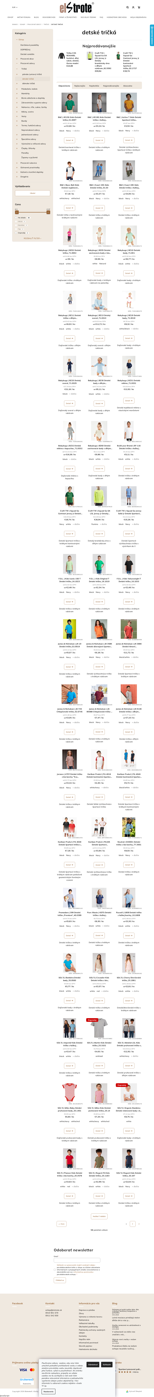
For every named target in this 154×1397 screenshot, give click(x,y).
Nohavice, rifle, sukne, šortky (34, 107)
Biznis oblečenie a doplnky (33, 98)
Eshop (21, 39)
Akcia (21, 221)
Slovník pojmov (85, 1346)
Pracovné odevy (28, 63)
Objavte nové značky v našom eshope (124, 1340)
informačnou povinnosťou (83, 1272)
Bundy (24, 121)
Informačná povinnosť (88, 1342)
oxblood (99, 1056)
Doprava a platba (87, 1310)
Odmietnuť (93, 1364)
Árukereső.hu (27, 1383)
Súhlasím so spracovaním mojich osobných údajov (76, 1265)
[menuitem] (10, 17)
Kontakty (83, 1336)
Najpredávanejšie (111, 86)
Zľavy (81, 1313)
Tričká (24, 69)
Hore (63, 1224)
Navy (68, 131)
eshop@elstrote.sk (53, 1310)
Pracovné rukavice (29, 163)
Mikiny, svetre (27, 112)
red (98, 991)
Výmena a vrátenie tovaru (90, 1317)
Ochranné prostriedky (30, 167)
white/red (75, 198)
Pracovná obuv (27, 59)
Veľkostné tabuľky (87, 1323)
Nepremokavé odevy (30, 130)
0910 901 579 (51, 1313)
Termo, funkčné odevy (31, 125)
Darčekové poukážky (30, 45)
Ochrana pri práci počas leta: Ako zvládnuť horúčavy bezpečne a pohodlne (125, 1311)
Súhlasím (107, 1364)
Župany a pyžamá (29, 157)
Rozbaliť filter (32, 238)
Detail (68, 140)
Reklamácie (84, 1320)
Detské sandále (27, 54)
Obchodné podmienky (88, 1326)
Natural (102, 263)
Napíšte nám (84, 1339)
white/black (124, 329)
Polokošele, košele (29, 89)
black (62, 131)
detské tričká (28, 79)
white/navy (64, 198)
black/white (124, 657)
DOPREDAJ (25, 49)
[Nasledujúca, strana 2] (133, 1224)
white (68, 264)
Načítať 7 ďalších (99, 1216)
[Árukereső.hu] (27, 1380)
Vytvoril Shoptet (135, 1391)
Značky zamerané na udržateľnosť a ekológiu (126, 1326)
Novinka (22, 225)
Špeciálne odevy (28, 139)
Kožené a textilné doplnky (32, 172)
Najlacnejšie (79, 86)
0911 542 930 (51, 1315)
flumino (94, 524)
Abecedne (127, 86)
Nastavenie (48, 1391)
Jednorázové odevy (30, 134)
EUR (13, 7)
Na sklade (24, 218)
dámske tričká (28, 83)
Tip (20, 229)
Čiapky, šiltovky (28, 148)
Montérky (25, 93)
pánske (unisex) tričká (32, 74)
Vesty (23, 116)
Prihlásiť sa (60, 1280)
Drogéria (24, 176)
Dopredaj (23, 233)
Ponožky (25, 153)
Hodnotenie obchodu (88, 1349)
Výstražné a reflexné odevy (33, 144)
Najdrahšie (94, 86)
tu (45, 1386)
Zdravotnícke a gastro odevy (34, 102)
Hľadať (32, 193)
